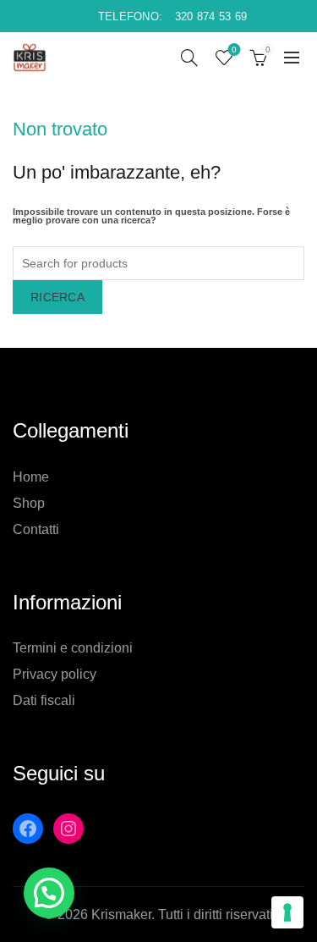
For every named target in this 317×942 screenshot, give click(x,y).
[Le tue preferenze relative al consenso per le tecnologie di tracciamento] (287, 912)
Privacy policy (54, 674)
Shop (29, 503)
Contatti (36, 529)
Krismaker (121, 914)
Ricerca (57, 297)
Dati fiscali (44, 700)
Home (31, 477)
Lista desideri (234, 49)
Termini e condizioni (73, 648)
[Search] (189, 57)
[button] (49, 893)
